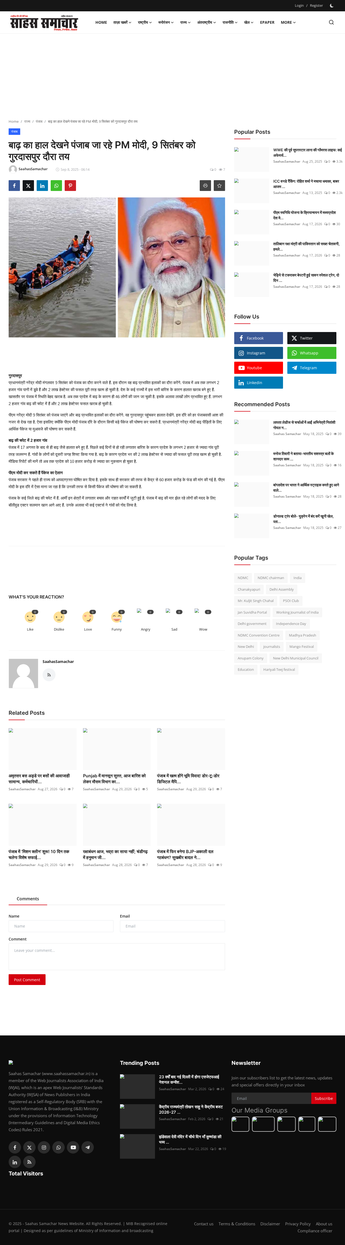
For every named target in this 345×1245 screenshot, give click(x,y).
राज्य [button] (183, 22)
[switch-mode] (332, 6)
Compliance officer (315, 1230)
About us (324, 1223)
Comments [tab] (28, 899)
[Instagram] (44, 1147)
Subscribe (324, 1098)
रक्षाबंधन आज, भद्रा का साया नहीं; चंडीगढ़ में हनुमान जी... (115, 854)
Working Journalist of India (297, 612)
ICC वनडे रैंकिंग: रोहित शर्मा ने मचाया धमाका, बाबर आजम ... (306, 184)
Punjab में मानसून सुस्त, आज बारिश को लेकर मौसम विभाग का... (114, 778)
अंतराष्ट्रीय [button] (204, 22)
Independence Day (291, 623)
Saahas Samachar (287, 434)
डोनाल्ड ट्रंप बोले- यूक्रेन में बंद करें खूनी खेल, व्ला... (303, 519)
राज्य (27, 121)
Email (125, 916)
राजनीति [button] (228, 22)
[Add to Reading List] (219, 185)
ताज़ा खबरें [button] (120, 22)
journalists (271, 646)
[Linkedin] (15, 1162)
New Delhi (246, 646)
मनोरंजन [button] (164, 22)
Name (14, 916)
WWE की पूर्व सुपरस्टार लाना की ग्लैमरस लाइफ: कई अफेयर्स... (307, 153)
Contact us (203, 1223)
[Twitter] (29, 1147)
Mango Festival (301, 646)
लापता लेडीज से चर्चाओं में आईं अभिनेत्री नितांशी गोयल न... (304, 425)
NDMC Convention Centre (259, 635)
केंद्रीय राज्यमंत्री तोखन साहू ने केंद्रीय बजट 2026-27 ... (191, 1109)
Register (316, 5)
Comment (18, 939)
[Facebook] (15, 1147)
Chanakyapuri (249, 589)
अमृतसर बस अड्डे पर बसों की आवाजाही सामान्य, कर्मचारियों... (39, 778)
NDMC (243, 577)
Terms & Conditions (237, 1223)
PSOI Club (291, 600)
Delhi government (252, 623)
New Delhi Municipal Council (295, 658)
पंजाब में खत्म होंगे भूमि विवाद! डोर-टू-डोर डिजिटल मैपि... (188, 778)
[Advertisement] (172, 77)
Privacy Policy (298, 1223)
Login (299, 5)
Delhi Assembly (282, 589)
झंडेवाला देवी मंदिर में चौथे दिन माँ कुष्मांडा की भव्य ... (190, 1139)
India (298, 577)
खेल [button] (247, 22)
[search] (331, 22)
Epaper (267, 22)
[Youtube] (73, 1147)
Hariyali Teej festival (279, 669)
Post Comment (27, 979)
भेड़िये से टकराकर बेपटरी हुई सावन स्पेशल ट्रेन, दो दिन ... (306, 278)
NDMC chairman (271, 577)
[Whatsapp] (58, 1147)
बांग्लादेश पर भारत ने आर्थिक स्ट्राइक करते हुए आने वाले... (306, 487)
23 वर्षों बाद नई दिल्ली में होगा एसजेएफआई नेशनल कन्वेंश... (189, 1079)
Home (101, 22)
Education (246, 669)
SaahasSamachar (58, 661)
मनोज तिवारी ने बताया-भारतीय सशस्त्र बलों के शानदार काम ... (303, 456)
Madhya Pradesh (302, 635)
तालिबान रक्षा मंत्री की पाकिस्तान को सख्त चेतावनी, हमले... (306, 246)
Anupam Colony (251, 658)
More (286, 22)
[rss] (29, 1162)
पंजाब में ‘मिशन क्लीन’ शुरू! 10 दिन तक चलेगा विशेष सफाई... (39, 854)
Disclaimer (270, 1223)
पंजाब (39, 121)
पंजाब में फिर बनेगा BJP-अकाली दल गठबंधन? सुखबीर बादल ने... (185, 854)
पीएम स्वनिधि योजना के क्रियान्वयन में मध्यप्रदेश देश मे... (304, 215)
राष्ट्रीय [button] (143, 22)
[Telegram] (87, 1147)
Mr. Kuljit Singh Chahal (256, 600)
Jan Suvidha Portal (252, 612)
